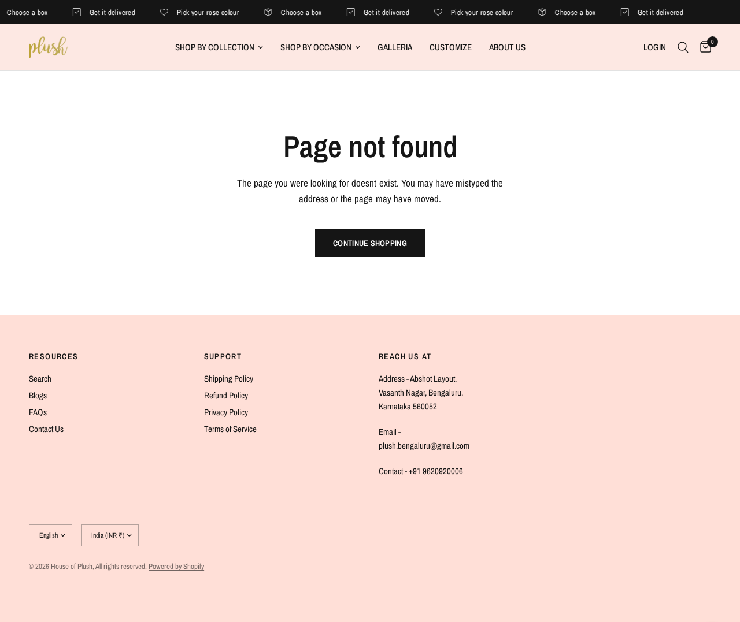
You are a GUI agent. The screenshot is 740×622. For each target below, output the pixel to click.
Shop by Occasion (316, 47)
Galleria (395, 47)
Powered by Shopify (176, 566)
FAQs (38, 412)
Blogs (38, 395)
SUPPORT (223, 356)
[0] (702, 47)
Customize (451, 47)
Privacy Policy (226, 412)
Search (40, 379)
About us (507, 47)
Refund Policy (226, 395)
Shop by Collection (214, 47)
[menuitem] (219, 47)
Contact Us (46, 429)
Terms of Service (230, 429)
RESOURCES (54, 356)
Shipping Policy (228, 379)
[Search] (683, 47)
